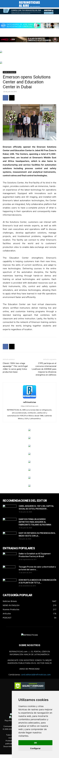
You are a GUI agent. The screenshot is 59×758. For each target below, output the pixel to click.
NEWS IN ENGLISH (9, 72)
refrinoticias (29, 402)
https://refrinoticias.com (29, 406)
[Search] (55, 3)
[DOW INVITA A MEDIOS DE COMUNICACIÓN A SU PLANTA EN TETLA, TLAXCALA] (9, 583)
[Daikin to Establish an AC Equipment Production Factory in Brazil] (9, 557)
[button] (4, 3)
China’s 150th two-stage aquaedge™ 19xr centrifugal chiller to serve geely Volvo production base (15, 367)
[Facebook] (5, 98)
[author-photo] (29, 398)
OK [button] (35, 743)
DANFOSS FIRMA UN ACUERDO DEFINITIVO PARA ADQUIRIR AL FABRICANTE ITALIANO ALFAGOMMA (35, 522)
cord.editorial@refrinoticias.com (36, 674)
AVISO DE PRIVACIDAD (29, 668)
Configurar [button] (35, 748)
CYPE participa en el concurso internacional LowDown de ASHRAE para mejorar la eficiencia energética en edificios (44, 369)
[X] (12, 98)
